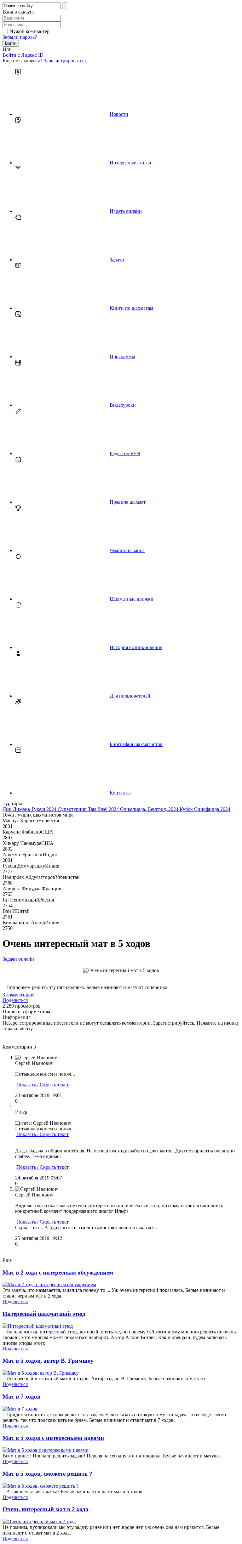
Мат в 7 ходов (21, 1396)
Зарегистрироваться (65, 60)
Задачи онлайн (18, 959)
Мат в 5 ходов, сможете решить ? (47, 1473)
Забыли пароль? (20, 37)
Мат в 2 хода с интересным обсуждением (58, 1272)
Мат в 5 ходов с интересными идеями (53, 1437)
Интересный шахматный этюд (44, 1313)
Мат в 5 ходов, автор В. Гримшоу (48, 1360)
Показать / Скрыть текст (42, 1084)
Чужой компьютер (29, 31)
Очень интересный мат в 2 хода (46, 1509)
